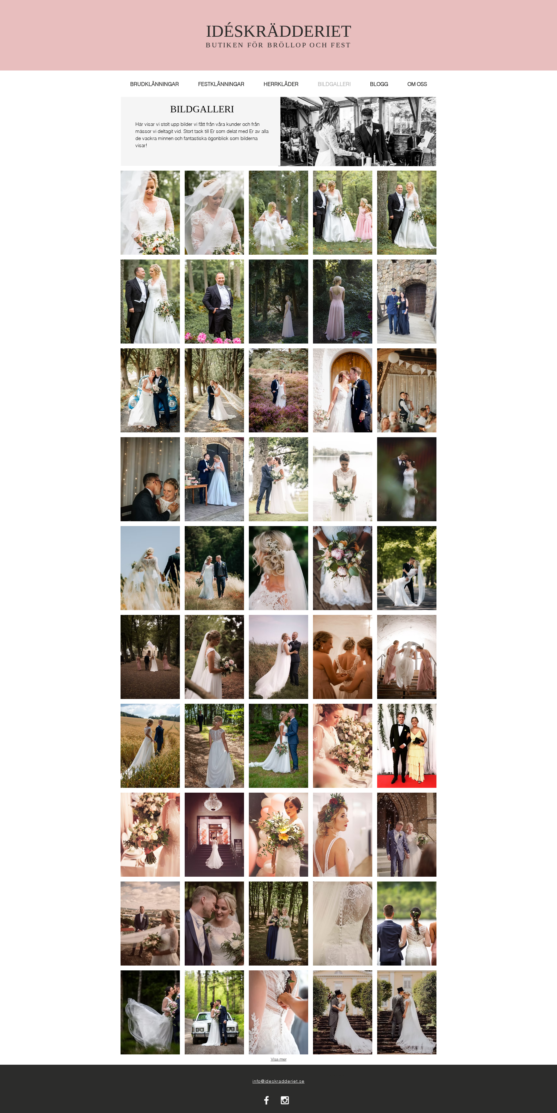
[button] (150, 213)
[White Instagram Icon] (284, 1100)
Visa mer (279, 1059)
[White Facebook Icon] (266, 1100)
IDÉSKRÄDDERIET (279, 31)
